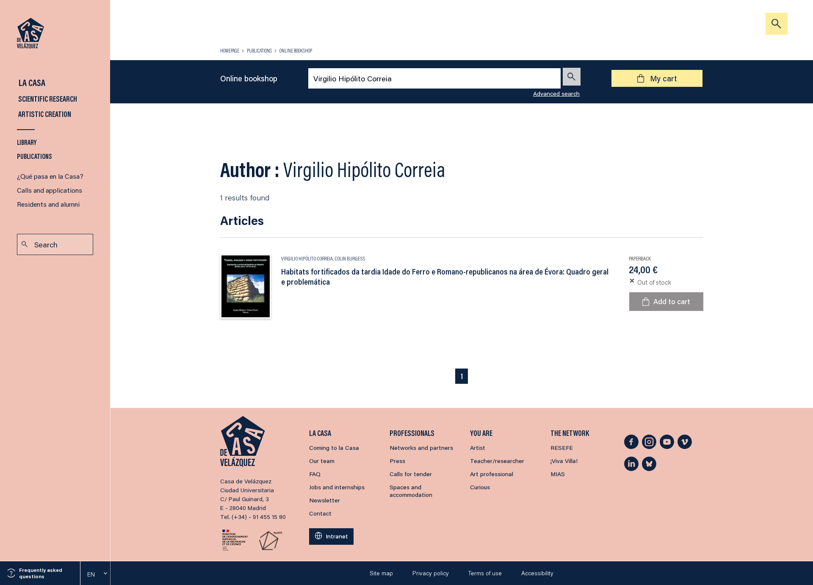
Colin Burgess (350, 258)
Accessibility (537, 573)
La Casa (31, 82)
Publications (34, 156)
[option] (95, 574)
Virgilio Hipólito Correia (307, 258)
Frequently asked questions (40, 573)
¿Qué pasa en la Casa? (50, 176)
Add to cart (671, 301)
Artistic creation (44, 114)
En (91, 574)
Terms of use (485, 573)
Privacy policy (430, 573)
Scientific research (47, 99)
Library (26, 142)
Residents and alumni (48, 204)
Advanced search (556, 93)
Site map (381, 573)
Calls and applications (49, 190)
